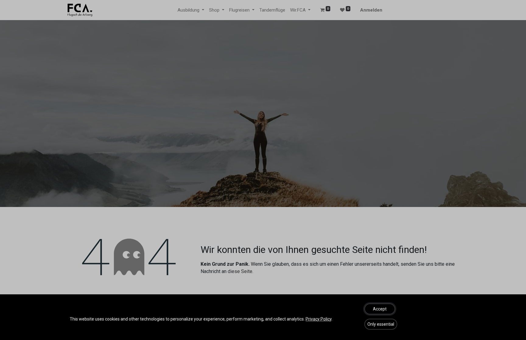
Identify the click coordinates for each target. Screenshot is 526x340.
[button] (379, 308)
